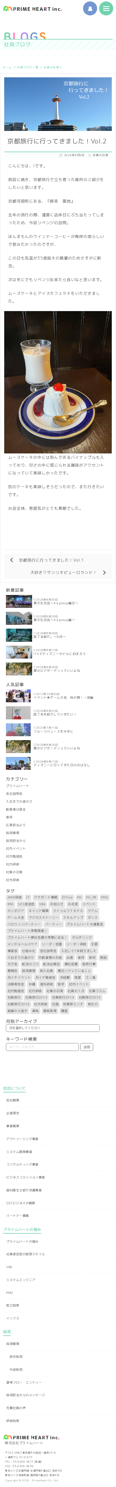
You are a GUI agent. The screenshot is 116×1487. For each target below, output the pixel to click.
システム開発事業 (19, 1152)
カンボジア (16, 911)
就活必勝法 (51, 964)
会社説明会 (14, 793)
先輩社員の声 (16, 1408)
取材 (92, 957)
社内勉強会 (14, 856)
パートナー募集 (17, 1215)
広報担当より (16, 825)
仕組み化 (28, 951)
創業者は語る (16, 809)
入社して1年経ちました (79, 951)
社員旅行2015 (90, 997)
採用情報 (12, 833)
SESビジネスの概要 (20, 1203)
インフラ (12, 1318)
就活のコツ (30, 964)
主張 (94, 944)
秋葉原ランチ (73, 1004)
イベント (89, 904)
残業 (77, 977)
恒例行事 (88, 964)
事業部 (13, 951)
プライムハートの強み (22, 1241)
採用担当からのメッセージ (25, 1395)
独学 (61, 984)
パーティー (53, 924)
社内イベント (16, 848)
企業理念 (12, 1113)
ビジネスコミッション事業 (25, 1177)
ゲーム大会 (16, 917)
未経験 (65, 977)
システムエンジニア (20, 1280)
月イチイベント (19, 977)
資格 (35, 1011)
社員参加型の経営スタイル (25, 1254)
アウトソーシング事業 (22, 1139)
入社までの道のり (19, 801)
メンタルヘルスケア (23, 944)
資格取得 (49, 1011)
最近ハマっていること (74, 971)
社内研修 (12, 864)
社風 (55, 1004)
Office (67, 897)
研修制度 (12, 1421)
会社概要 (12, 1100)
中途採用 (16, 1369)
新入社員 (46, 971)
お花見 (73, 904)
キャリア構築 (39, 911)
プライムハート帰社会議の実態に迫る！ (38, 937)
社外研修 (12, 880)
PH (79, 897)
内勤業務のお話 (50, 957)
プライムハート (17, 786)
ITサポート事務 (46, 897)
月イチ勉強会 (45, 977)
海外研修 (46, 984)
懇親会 (13, 971)
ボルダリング (82, 937)
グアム (93, 911)
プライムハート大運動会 (84, 924)
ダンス (93, 917)
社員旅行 (14, 997)
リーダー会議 (52, 944)
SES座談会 (26, 904)
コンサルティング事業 (22, 1164)
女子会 (13, 964)
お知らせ (56, 904)
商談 (103, 957)
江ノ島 (91, 977)
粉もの (93, 1004)
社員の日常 (51, 67)
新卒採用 (16, 1356)
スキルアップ (73, 917)
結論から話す (18, 1011)
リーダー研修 (76, 944)
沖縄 (32, 984)
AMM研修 (15, 897)
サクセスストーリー (44, 917)
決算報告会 (16, 984)
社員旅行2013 (36, 997)
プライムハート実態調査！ (28, 930)
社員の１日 (76, 991)
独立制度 (12, 1305)
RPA (11, 904)
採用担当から (16, 841)
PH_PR (91, 897)
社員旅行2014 (63, 997)
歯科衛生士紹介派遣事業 (24, 1190)
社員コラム (97, 991)
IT (28, 897)
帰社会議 (71, 964)
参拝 (9, 817)
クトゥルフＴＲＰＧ (68, 911)
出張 (69, 957)
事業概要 (12, 1126)
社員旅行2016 (19, 1004)
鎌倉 (64, 1011)
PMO (104, 897)
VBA (42, 904)
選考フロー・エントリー (24, 1382)
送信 (87, 1047)
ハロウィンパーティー (24, 924)
